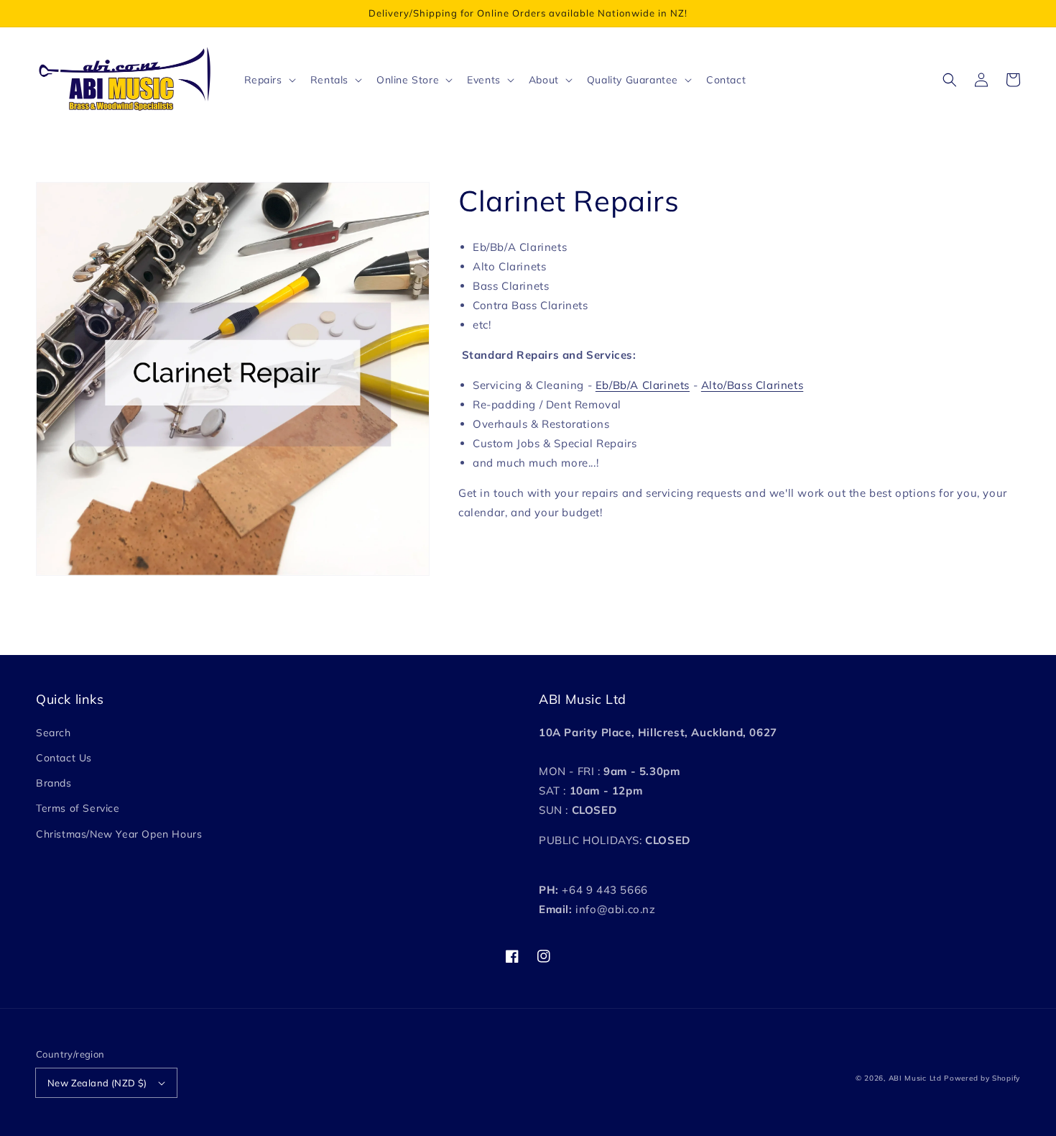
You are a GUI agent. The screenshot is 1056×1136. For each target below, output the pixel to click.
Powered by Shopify (982, 1078)
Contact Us (64, 757)
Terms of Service (78, 808)
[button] (949, 80)
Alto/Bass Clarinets (752, 385)
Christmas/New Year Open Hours (119, 834)
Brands (54, 783)
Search (53, 732)
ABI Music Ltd (915, 1078)
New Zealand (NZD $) (97, 1083)
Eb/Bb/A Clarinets (643, 385)
